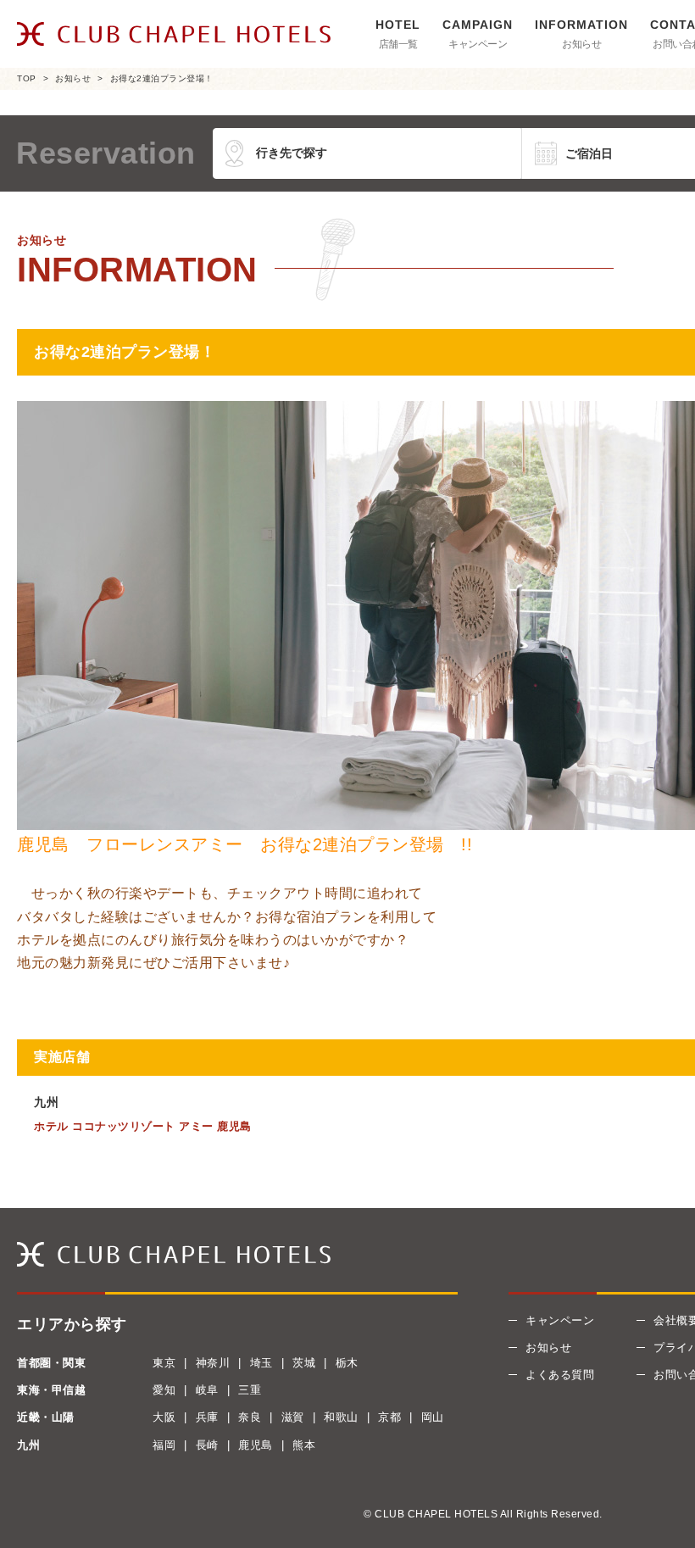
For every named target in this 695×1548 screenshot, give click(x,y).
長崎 (207, 1445)
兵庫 (207, 1417)
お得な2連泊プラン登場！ (162, 78)
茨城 (303, 1362)
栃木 (347, 1362)
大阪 (164, 1417)
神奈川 (213, 1362)
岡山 (432, 1417)
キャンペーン (477, 44)
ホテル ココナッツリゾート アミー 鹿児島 (143, 1126)
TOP (26, 78)
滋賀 (292, 1417)
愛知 (164, 1390)
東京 (164, 1362)
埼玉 (261, 1362)
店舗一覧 (398, 44)
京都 (389, 1417)
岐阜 (207, 1390)
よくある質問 (559, 1374)
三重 (249, 1390)
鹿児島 (255, 1445)
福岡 (164, 1445)
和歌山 (341, 1417)
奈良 (249, 1417)
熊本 (303, 1445)
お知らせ (581, 44)
